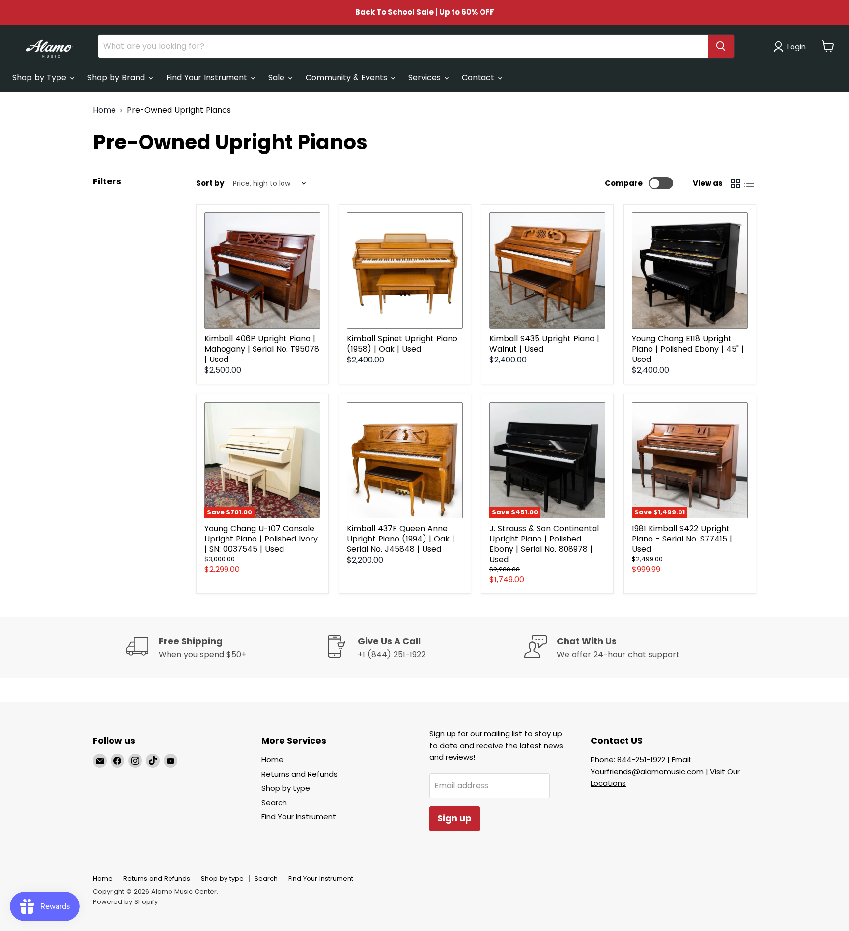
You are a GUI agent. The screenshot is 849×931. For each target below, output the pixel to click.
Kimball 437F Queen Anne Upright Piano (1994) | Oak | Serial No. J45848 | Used (400, 539)
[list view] (749, 183)
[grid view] (735, 183)
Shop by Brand (117, 77)
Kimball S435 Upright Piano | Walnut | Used (544, 344)
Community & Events (348, 77)
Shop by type (285, 788)
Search (274, 802)
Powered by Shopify (125, 901)
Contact (479, 77)
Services (425, 77)
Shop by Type (40, 77)
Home (104, 110)
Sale (277, 77)
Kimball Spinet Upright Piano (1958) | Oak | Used (402, 344)
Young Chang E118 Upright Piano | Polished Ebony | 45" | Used (688, 349)
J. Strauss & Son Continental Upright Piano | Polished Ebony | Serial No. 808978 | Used (544, 544)
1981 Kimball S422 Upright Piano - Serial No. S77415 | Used (682, 539)
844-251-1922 (641, 759)
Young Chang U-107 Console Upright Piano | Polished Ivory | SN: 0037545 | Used (261, 539)
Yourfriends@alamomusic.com (647, 771)
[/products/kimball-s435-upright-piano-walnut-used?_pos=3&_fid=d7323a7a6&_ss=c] (547, 270)
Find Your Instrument (208, 77)
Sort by (210, 183)
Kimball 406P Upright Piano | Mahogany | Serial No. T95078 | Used (261, 349)
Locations (608, 783)
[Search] (721, 46)
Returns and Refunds (299, 774)
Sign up (454, 818)
